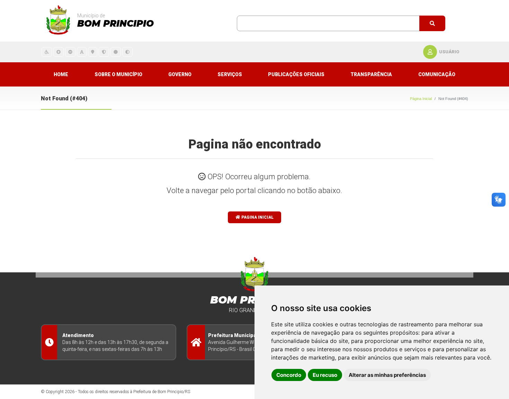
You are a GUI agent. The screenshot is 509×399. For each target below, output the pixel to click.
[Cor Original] (116, 51)
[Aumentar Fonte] (58, 51)
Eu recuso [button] (325, 375)
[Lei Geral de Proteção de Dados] (104, 51)
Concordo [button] (288, 375)
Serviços (229, 74)
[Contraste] (127, 51)
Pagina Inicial (257, 217)
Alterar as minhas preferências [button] (387, 375)
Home (61, 74)
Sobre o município (118, 74)
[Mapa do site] (92, 51)
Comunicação (436, 74)
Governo (179, 74)
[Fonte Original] (82, 51)
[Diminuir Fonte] (70, 51)
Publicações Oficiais (296, 74)
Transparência (371, 74)
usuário (449, 51)
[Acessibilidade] (47, 51)
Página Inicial (421, 99)
